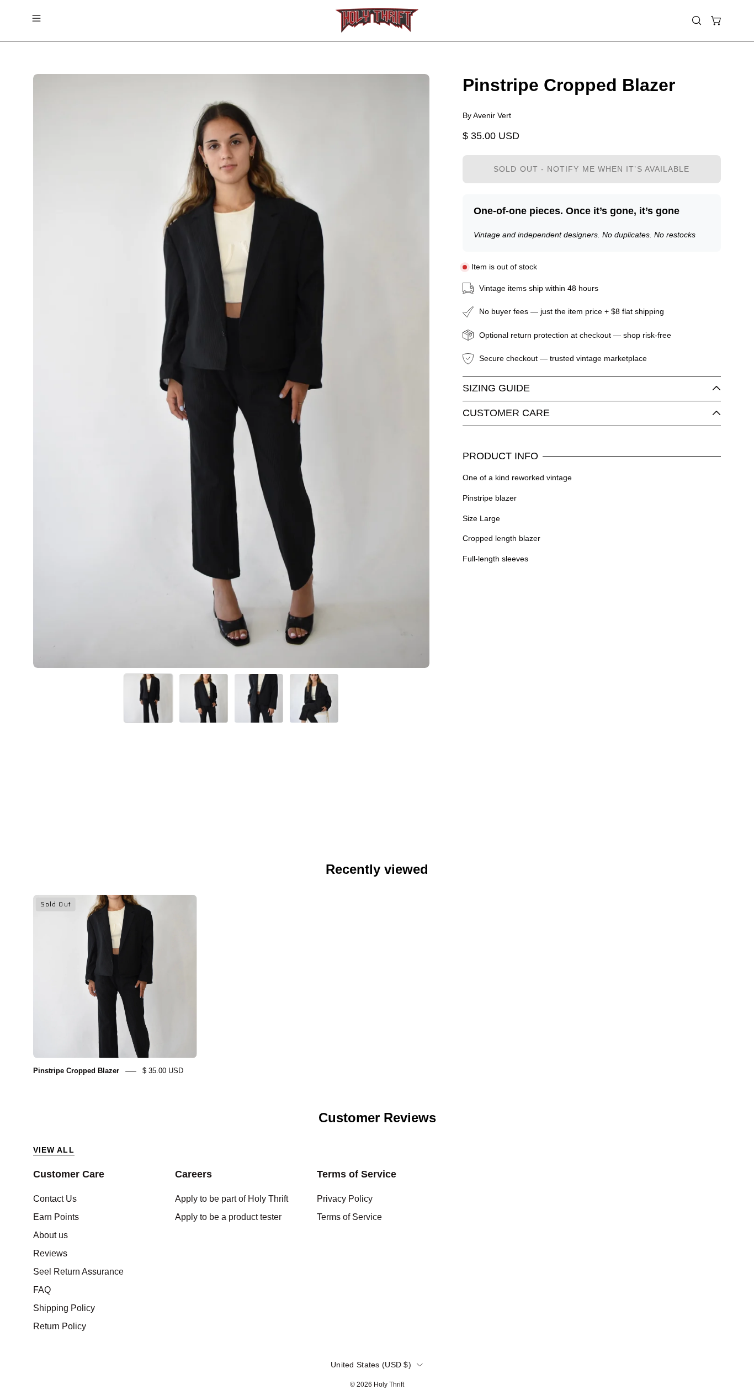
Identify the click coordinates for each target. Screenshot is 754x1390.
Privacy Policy (345, 1198)
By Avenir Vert (487, 115)
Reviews (50, 1253)
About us (50, 1235)
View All (54, 1149)
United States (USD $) (371, 1364)
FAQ (42, 1289)
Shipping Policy (64, 1308)
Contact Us (55, 1198)
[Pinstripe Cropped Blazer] (148, 698)
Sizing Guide (496, 388)
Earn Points (56, 1217)
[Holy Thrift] (377, 20)
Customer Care (506, 412)
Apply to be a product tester (228, 1217)
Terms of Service (356, 1174)
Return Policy (59, 1326)
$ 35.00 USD (162, 1071)
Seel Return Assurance (78, 1271)
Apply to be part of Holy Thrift (231, 1198)
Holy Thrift (389, 1384)
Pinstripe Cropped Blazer (76, 1071)
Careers (193, 1174)
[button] (697, 20)
